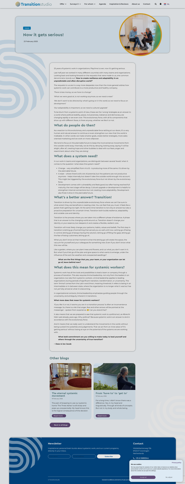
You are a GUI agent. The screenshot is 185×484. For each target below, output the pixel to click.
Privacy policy (176, 462)
